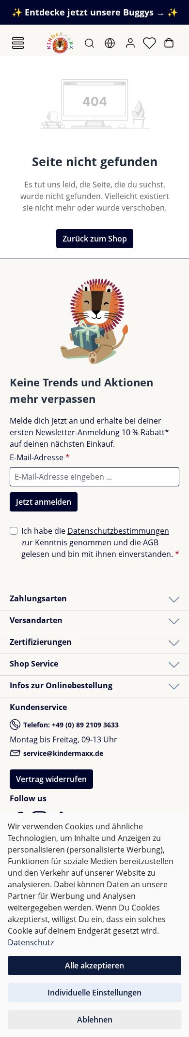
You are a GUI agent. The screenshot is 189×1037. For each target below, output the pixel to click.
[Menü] (18, 43)
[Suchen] (90, 43)
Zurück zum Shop (95, 238)
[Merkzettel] (150, 43)
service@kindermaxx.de (62, 753)
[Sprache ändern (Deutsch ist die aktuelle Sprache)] (110, 43)
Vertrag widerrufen (51, 779)
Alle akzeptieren (94, 965)
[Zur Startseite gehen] (60, 43)
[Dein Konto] (131, 43)
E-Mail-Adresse (40, 457)
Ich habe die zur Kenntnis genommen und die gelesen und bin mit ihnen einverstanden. (100, 542)
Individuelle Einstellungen (94, 992)
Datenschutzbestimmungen (118, 531)
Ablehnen (94, 1019)
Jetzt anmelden (43, 502)
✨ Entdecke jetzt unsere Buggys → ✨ (95, 12)
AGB (150, 542)
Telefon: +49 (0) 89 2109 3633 (70, 724)
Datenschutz (31, 942)
